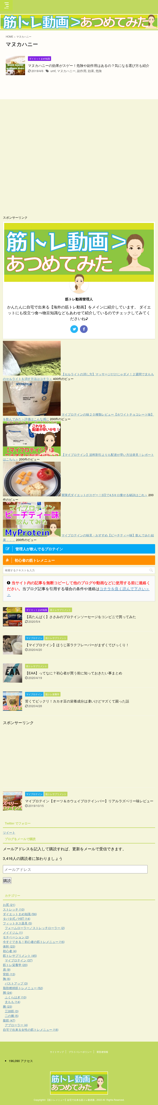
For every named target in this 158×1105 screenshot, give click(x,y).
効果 (91, 71)
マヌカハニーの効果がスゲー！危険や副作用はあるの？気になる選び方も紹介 (88, 65)
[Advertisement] (57, 161)
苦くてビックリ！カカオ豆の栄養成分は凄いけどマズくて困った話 (77, 700)
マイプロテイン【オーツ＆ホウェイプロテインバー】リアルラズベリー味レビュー (89, 800)
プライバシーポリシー (80, 1051)
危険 (99, 71)
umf (52, 71)
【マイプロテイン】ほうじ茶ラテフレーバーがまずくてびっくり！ (77, 644)
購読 (7, 880)
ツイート (9, 832)
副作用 (81, 71)
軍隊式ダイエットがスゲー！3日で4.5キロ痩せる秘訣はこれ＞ (104, 495)
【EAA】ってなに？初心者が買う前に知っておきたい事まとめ (73, 672)
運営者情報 (102, 1051)
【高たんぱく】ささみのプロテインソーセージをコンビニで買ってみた (80, 616)
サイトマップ (57, 1051)
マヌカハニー (66, 71)
